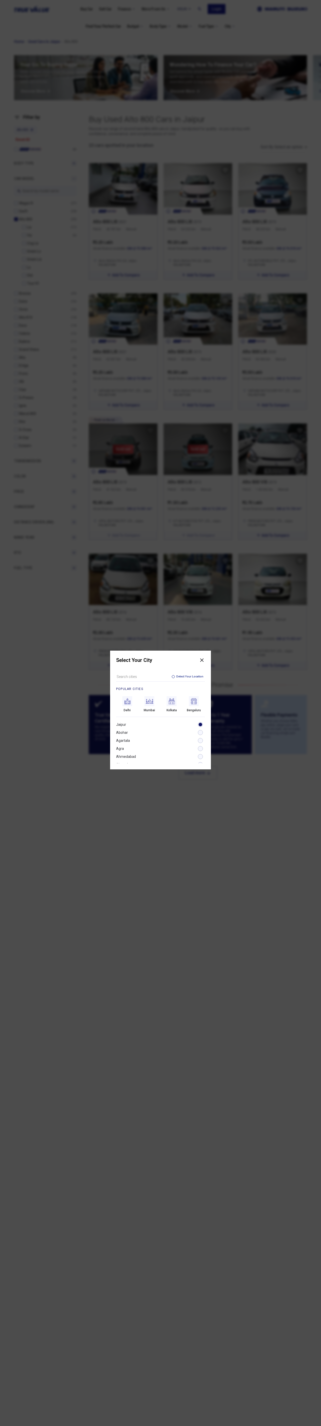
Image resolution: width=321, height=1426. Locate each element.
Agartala (123, 741)
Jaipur (121, 725)
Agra (120, 749)
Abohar (122, 733)
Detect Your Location (189, 676)
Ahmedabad (126, 757)
